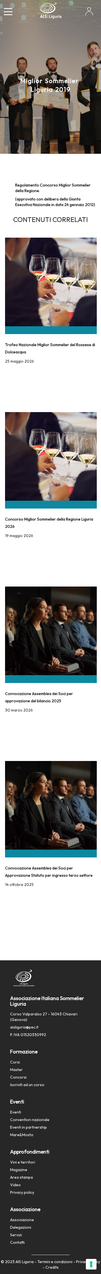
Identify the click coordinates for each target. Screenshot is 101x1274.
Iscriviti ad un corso (27, 1084)
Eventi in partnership (28, 1127)
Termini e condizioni (54, 1261)
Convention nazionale (29, 1119)
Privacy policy (22, 1192)
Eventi (15, 1112)
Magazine (18, 1169)
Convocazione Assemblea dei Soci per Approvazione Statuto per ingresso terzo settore (49, 871)
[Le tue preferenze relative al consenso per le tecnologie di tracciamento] (91, 1264)
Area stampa (21, 1177)
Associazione (22, 1219)
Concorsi (18, 1077)
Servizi (16, 1234)
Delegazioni (20, 1227)
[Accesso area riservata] (89, 13)
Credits (52, 1267)
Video (15, 1184)
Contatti (17, 1242)
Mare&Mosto (21, 1134)
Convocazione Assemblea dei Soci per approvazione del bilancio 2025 (39, 697)
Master (16, 1069)
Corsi (15, 1062)
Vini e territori (22, 1162)
